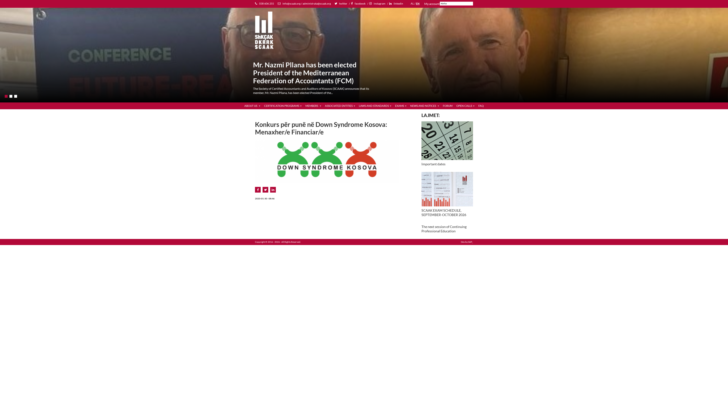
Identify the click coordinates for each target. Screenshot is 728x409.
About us (251, 105)
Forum (448, 105)
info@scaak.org (291, 3)
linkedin (398, 3)
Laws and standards (374, 105)
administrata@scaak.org (317, 3)
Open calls (464, 105)
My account (432, 3)
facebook (360, 3)
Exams (399, 105)
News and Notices (423, 105)
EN (418, 3)
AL (412, 3)
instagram (379, 3)
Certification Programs (281, 105)
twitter (343, 3)
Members (312, 105)
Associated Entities (339, 105)
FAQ (481, 105)
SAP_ (470, 241)
